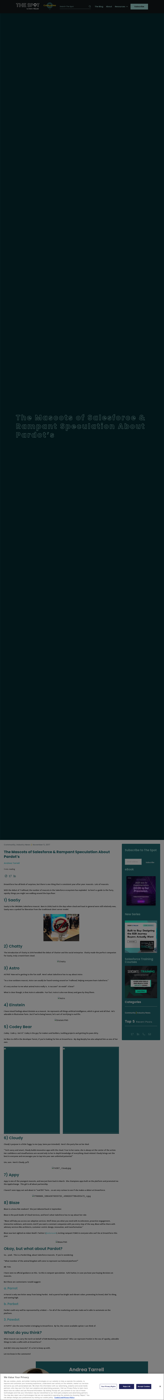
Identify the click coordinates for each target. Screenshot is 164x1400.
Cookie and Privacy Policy (64, 1397)
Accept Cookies (144, 1386)
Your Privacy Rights (108, 1386)
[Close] (160, 1386)
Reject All (126, 1386)
